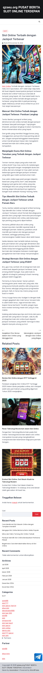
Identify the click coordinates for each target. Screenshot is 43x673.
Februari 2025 (7, 576)
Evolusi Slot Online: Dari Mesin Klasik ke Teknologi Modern (18, 480)
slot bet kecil (7, 623)
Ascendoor (13, 670)
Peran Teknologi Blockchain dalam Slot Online (20, 429)
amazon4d (6, 620)
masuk (14, 502)
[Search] (39, 21)
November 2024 (8, 587)
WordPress (34, 670)
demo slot (6, 630)
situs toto (6, 653)
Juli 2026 (5, 565)
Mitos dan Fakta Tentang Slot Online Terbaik (18, 534)
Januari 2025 (6, 579)
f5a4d (6, 43)
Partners (7, 638)
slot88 (4, 615)
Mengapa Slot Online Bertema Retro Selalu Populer (20, 530)
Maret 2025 (6, 572)
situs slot (5, 608)
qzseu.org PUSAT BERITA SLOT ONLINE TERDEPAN (21, 9)
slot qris (5, 635)
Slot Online (6, 86)
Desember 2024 (8, 583)
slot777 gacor (8, 633)
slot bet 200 (7, 613)
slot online (6, 628)
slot (3, 618)
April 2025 (5, 568)
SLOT (5, 31)
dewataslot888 (8, 610)
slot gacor (6, 625)
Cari (3, 511)
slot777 (5, 603)
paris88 (5, 601)
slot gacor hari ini (9, 605)
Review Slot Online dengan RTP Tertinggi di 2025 (19, 379)
